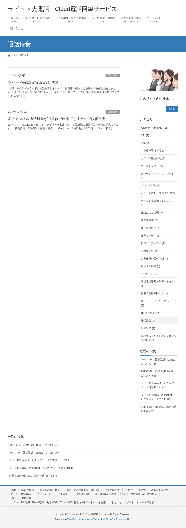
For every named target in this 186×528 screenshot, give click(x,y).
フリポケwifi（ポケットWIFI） (54, 494)
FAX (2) (145, 142)
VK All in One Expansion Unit (117, 519)
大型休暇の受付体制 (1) (154, 258)
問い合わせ (83, 494)
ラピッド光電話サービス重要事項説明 (147, 489)
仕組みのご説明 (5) (152, 212)
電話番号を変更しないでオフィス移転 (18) (159, 337)
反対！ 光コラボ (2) (153, 243)
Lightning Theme (91, 519)
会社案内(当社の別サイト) (110, 494)
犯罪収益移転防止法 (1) (154, 293)
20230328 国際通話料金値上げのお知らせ (158, 373)
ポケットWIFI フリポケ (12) (158, 193)
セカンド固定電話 (21, 494)
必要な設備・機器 (50, 489)
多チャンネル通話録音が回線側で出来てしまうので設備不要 (57, 119)
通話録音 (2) (148, 320)
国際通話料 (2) (149, 250)
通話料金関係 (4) (150, 312)
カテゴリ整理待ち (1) (153, 158)
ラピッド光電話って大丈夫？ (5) (157, 202)
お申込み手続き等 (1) (153, 150)
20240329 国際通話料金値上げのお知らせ (158, 361)
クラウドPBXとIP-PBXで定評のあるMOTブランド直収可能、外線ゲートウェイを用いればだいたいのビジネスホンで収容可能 (82, 502)
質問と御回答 (112, 489)
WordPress (72, 519)
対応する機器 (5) (150, 266)
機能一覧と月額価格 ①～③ (82, 489)
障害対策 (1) (148, 328)
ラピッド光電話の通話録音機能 (33, 83)
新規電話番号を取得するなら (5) (157, 283)
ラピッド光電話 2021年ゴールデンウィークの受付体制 (158, 397)
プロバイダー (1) (150, 185)
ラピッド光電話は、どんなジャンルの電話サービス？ (159, 385)
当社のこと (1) (149, 273)
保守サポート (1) (150, 235)
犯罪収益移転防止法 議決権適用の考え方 (159, 408)
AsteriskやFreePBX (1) (154, 127)
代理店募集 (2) (149, 220)
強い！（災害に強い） (23, 498)
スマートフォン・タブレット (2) (157, 175)
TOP (13, 489)
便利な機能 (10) (150, 228)
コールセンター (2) (152, 166)
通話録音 (112, 75)
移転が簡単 (27, 489)
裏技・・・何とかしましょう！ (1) (159, 303)
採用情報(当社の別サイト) (145, 494)
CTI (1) (145, 135)
